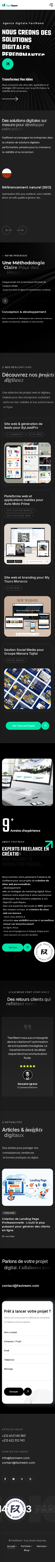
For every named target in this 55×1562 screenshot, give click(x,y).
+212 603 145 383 (13, 1435)
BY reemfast (8, 1236)
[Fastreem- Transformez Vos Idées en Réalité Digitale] (9, 5)
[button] (6, 230)
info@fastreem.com (16, 1458)
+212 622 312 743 (13, 1440)
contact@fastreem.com (20, 1286)
